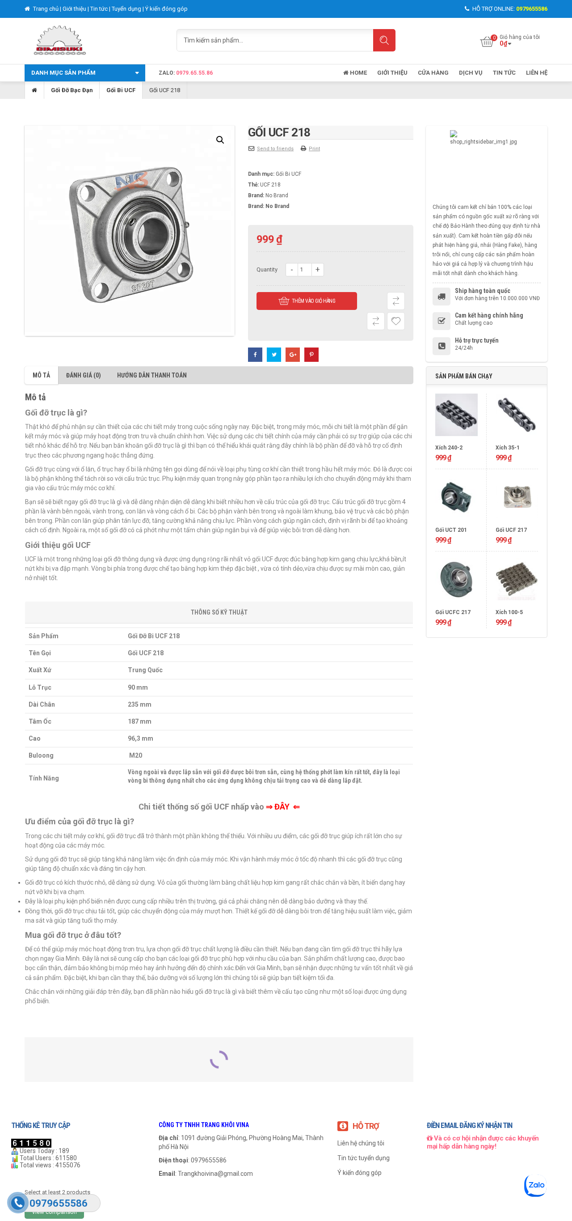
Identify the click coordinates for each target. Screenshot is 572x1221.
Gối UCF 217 (511, 530)
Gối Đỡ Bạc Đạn (72, 90)
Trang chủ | (47, 8)
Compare (396, 301)
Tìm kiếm (384, 40)
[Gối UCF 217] (517, 501)
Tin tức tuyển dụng (363, 1158)
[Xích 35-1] (517, 418)
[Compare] (376, 321)
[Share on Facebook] (255, 355)
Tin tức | (101, 8)
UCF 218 (270, 185)
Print (314, 149)
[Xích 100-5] (517, 583)
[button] (220, 140)
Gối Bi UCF (120, 90)
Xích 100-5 (509, 612)
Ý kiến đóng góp (166, 8)
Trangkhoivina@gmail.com (215, 1173)
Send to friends (275, 149)
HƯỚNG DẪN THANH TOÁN (152, 375)
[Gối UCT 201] (456, 501)
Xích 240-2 (449, 448)
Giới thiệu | (76, 8)
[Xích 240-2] (456, 418)
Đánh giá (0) (83, 375)
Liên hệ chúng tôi (360, 1143)
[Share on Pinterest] (311, 355)
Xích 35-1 (508, 448)
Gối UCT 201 (451, 530)
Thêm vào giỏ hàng (314, 301)
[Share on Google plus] (293, 355)
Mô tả (41, 375)
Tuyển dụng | (128, 8)
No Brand (276, 195)
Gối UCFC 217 (453, 612)
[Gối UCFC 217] (456, 583)
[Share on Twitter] (274, 355)
